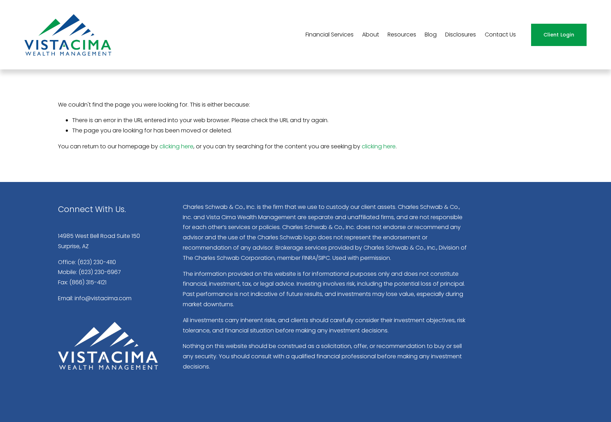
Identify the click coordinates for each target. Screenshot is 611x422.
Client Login (558, 34)
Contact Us (500, 34)
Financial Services (330, 34)
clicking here (176, 146)
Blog (431, 34)
